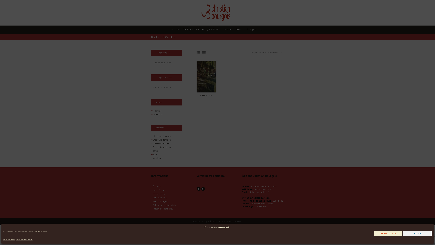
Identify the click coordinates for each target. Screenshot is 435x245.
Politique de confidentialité (24, 240)
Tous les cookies (388, 233)
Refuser (417, 233)
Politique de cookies (9, 240)
